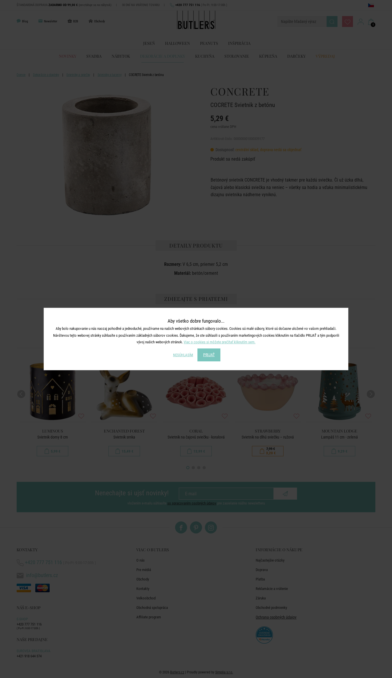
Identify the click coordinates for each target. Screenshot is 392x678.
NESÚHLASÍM (183, 355)
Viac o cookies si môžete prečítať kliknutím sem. (219, 342)
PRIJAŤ (209, 354)
